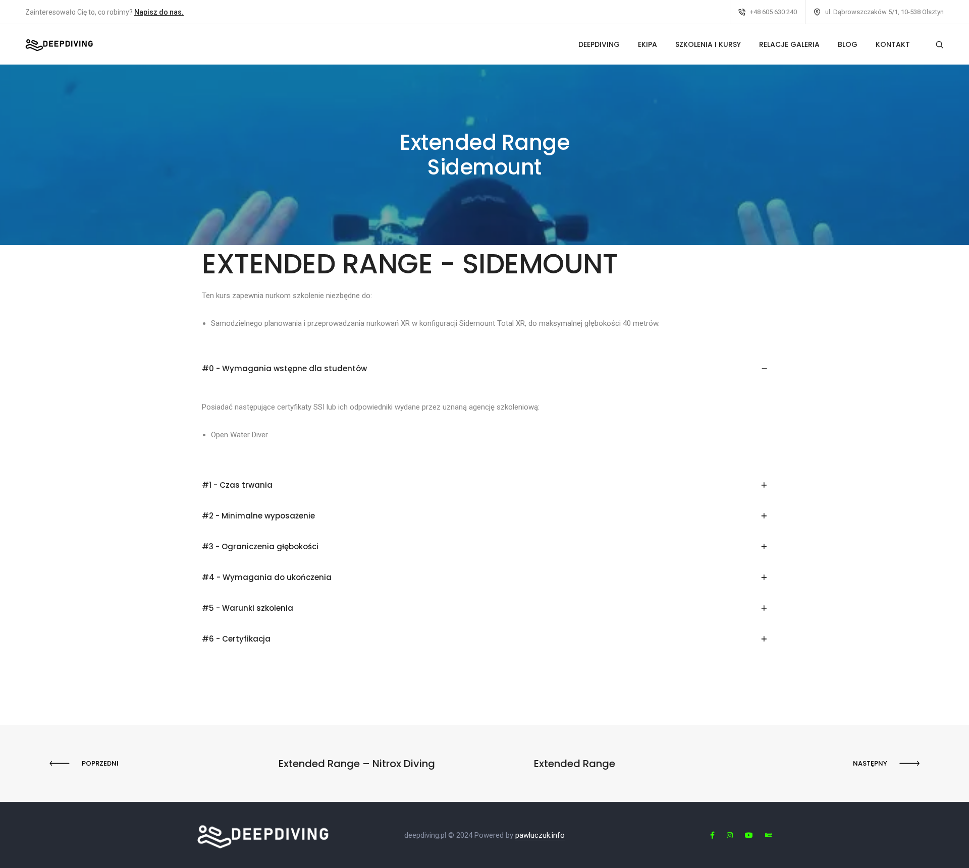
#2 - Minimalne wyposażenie (258, 515)
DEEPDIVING (599, 44)
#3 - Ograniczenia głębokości (260, 546)
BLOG (847, 44)
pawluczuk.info (540, 835)
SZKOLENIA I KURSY (708, 44)
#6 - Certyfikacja (236, 638)
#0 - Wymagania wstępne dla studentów (284, 368)
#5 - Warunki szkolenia (247, 608)
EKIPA (647, 44)
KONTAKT (893, 44)
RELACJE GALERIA (789, 44)
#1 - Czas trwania (237, 485)
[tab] (484, 369)
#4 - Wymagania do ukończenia (267, 577)
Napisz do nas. (159, 12)
